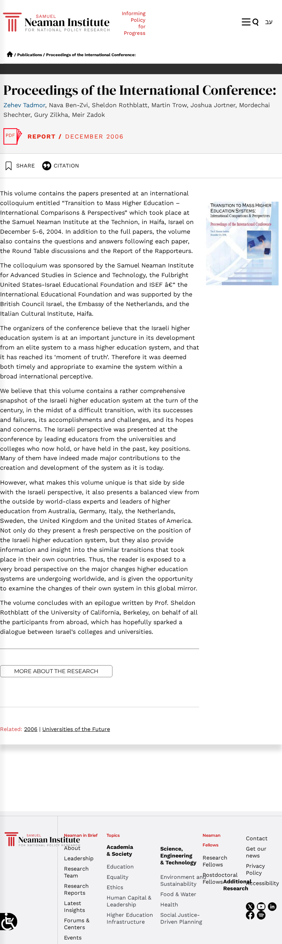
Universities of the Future (76, 729)
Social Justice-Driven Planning (181, 918)
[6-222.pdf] (12, 136)
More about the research (56, 671)
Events (73, 937)
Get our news (256, 852)
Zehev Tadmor (24, 105)
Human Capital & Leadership (129, 901)
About (72, 848)
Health (169, 904)
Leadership (79, 858)
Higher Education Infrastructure (130, 918)
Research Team (76, 872)
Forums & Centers (76, 924)
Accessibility (262, 883)
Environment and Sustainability (183, 880)
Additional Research (237, 885)
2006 (32, 729)
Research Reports (76, 889)
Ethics (115, 887)
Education (120, 866)
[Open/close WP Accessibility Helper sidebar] (8, 921)
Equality (117, 877)
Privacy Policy (255, 869)
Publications (29, 54)
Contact (257, 838)
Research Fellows (215, 861)
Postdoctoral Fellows (219, 878)
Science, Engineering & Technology (178, 855)
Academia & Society (120, 850)
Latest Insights (74, 906)
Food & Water (178, 894)
